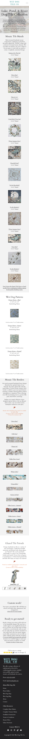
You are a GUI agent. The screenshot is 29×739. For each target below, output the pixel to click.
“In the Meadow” (14, 207)
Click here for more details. (14, 611)
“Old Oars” (15, 434)
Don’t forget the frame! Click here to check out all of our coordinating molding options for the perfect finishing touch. (14, 288)
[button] (5, 588)
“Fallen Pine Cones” (14, 459)
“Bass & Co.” (14, 97)
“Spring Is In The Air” (14, 53)
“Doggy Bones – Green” (14, 326)
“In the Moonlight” (14, 185)
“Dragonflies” (14, 484)
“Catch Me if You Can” (14, 119)
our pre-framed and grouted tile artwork (15, 637)
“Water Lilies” (14, 472)
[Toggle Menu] (27, 3)
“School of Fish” (14, 495)
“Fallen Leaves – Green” (14, 516)
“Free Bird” (14, 247)
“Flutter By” (14, 446)
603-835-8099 (11, 677)
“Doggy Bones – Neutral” (15, 351)
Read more (15, 31)
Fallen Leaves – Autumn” (14, 505)
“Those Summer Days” (14, 141)
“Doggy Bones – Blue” (14, 300)
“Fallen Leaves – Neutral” (14, 527)
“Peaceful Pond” (14, 163)
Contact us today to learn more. (14, 642)
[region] (14, 580)
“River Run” (14, 75)
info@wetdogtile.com (12, 681)
